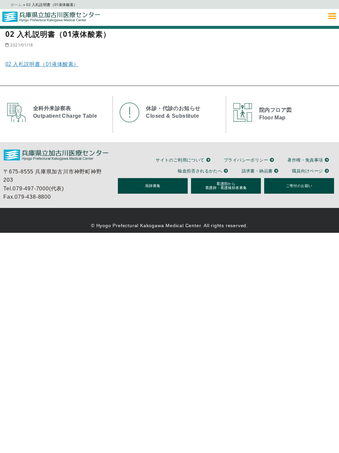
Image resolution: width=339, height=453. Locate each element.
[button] (332, 16)
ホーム (16, 4)
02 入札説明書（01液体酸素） (42, 64)
